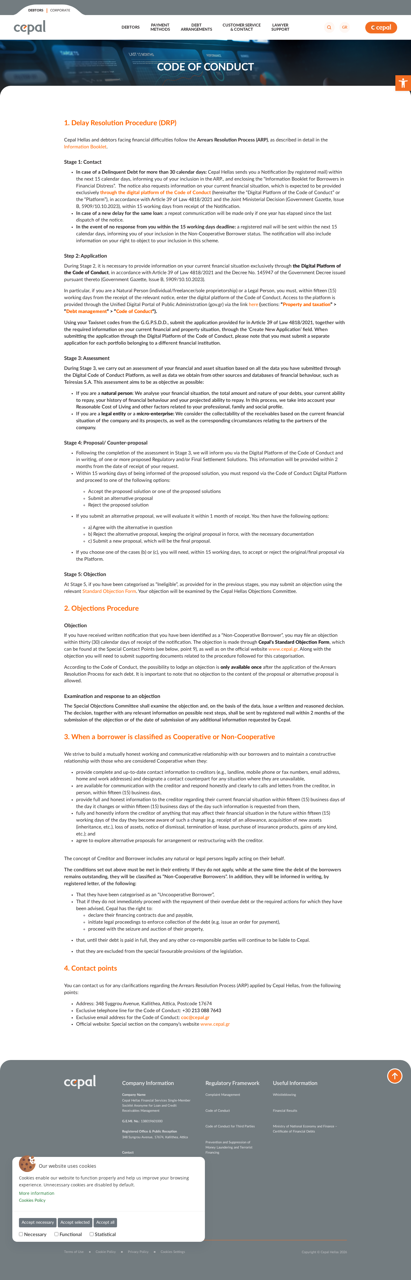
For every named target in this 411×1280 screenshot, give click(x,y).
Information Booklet (85, 146)
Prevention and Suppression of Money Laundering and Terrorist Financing (229, 1147)
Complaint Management (223, 1094)
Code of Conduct (218, 1110)
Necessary (35, 1234)
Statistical (105, 1234)
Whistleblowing (284, 1094)
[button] (403, 83)
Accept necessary (38, 1222)
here (253, 304)
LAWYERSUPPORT (280, 27)
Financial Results (285, 1110)
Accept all (105, 1222)
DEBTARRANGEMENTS (196, 27)
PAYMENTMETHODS (160, 27)
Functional (71, 1234)
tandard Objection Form (110, 591)
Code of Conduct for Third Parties (230, 1126)
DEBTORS (131, 27)
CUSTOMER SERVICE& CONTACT (242, 27)
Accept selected (75, 1222)
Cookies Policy (32, 1200)
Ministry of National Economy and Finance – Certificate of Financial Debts (305, 1129)
